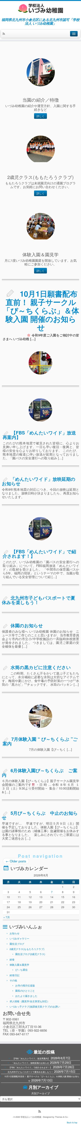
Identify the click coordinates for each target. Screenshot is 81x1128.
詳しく (40, 116)
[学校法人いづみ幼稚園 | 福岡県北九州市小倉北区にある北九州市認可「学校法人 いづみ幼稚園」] (40, 8)
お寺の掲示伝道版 (25, 985)
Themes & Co (61, 1116)
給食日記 (14, 975)
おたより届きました (26, 996)
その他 (13, 980)
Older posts (16, 861)
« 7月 (6, 917)
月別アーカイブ (40, 1093)
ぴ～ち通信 (21, 969)
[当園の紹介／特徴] (41, 72)
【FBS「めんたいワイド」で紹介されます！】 (39, 553)
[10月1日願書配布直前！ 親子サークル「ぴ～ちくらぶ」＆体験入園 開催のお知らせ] (40, 363)
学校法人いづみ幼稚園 (31, 1116)
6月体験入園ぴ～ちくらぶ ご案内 (39, 772)
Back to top (72, 1122)
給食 (12, 959)
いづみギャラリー (19, 938)
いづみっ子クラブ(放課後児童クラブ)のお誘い (35, 1006)
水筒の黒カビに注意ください (41, 667)
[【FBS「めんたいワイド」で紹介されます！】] (40, 528)
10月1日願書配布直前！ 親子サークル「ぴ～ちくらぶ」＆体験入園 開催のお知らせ (41, 310)
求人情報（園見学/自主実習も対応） (30, 1001)
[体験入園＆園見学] (41, 227)
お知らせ (14, 933)
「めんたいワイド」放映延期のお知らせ (38, 481)
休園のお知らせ (27, 625)
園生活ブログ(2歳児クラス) (30, 954)
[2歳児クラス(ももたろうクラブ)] (41, 149)
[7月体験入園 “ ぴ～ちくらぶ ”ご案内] (40, 716)
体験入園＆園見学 (19, 964)
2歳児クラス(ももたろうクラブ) (27, 949)
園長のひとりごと (25, 990)
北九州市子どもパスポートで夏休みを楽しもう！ (38, 600)
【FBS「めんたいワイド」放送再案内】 (39, 434)
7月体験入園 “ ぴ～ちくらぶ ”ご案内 (40, 741)
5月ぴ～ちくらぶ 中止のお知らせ (40, 815)
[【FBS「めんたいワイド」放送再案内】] (40, 410)
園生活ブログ (17, 944)
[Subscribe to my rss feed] (4, 34)
